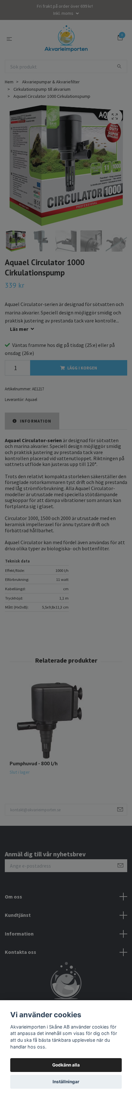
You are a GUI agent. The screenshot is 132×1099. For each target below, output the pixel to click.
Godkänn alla (66, 1064)
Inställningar (66, 1081)
